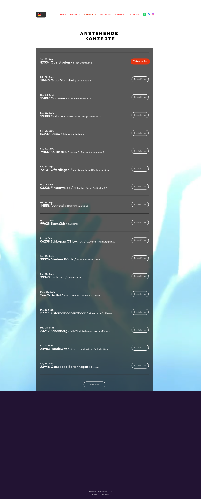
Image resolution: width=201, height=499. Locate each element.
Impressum (92, 491)
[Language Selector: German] (41, 14)
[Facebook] (148, 14)
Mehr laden (94, 384)
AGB (110, 491)
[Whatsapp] (144, 14)
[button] (55, 62)
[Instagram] (153, 14)
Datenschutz (102, 491)
